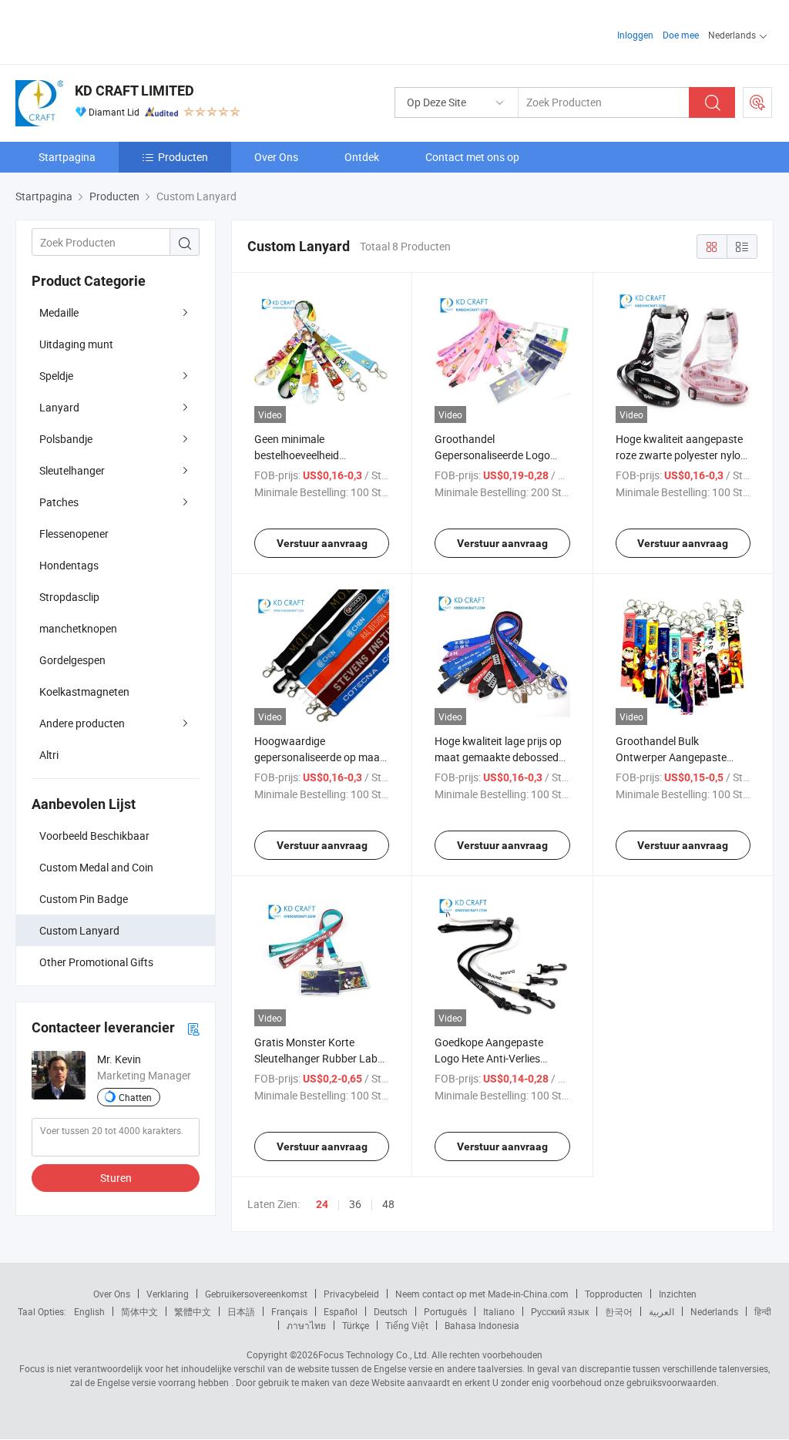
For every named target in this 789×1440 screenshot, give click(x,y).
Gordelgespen (72, 660)
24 (322, 1204)
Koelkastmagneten (84, 691)
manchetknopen (78, 628)
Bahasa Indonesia (482, 1325)
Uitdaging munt (76, 344)
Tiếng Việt (406, 1325)
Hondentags (69, 565)
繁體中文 (192, 1311)
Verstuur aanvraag (322, 543)
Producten (183, 156)
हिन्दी (762, 1311)
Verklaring (167, 1293)
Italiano (499, 1311)
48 (388, 1204)
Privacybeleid (351, 1293)
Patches (59, 502)
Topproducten (614, 1293)
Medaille (59, 312)
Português (445, 1311)
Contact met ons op (472, 156)
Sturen (116, 1177)
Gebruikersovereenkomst (256, 1293)
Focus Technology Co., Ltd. (373, 1354)
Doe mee (681, 35)
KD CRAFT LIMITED (134, 90)
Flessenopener (74, 533)
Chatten (135, 1097)
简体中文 (139, 1311)
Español (341, 1311)
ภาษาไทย (306, 1325)
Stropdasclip (69, 596)
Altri (49, 754)
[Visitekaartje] (193, 1028)
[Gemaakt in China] (114, 30)
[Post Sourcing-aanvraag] (757, 102)
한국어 (619, 1311)
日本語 (241, 1311)
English (89, 1311)
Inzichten (678, 1293)
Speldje (56, 375)
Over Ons (276, 156)
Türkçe (355, 1325)
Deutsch (391, 1311)
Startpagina (67, 156)
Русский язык (560, 1311)
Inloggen (635, 35)
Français (289, 1311)
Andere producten (82, 723)
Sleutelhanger (72, 470)
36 (355, 1204)
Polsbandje (65, 438)
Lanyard (59, 407)
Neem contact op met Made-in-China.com (482, 1293)
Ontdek (361, 156)
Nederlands (714, 1311)
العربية (661, 1311)
